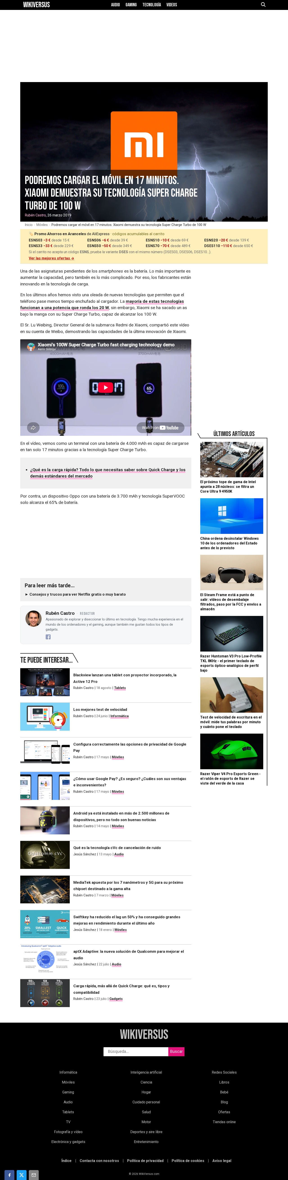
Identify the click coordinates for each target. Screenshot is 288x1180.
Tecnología (151, 5)
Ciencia (146, 1082)
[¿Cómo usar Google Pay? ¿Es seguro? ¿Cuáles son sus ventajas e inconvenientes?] (45, 787)
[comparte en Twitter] (22, 1175)
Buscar (176, 1051)
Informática (119, 716)
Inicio (29, 225)
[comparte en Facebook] (9, 1175)
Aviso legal (221, 1161)
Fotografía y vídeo (68, 1132)
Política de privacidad (145, 1161)
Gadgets (116, 999)
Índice (66, 1161)
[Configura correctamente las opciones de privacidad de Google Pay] (45, 752)
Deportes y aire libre (146, 1132)
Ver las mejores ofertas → (51, 258)
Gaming (131, 5)
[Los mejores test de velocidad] (45, 717)
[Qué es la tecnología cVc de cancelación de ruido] (45, 856)
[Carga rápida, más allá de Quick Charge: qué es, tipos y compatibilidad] (45, 994)
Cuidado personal (146, 1102)
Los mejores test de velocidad (100, 709)
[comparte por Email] (34, 1175)
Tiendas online (224, 1122)
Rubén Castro (35, 215)
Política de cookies (188, 1161)
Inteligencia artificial (146, 1072)
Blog (224, 1102)
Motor (146, 1122)
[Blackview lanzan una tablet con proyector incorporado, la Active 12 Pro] (45, 683)
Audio (115, 5)
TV (68, 1122)
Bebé (224, 1092)
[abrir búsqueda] (263, 5)
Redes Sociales (224, 1072)
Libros (224, 1082)
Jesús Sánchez (84, 854)
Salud (146, 1112)
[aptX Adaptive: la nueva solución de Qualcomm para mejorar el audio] (45, 959)
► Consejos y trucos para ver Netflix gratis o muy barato (75, 594)
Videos (171, 5)
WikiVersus (144, 1035)
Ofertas (224, 1112)
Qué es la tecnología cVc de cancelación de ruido (117, 847)
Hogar (146, 1092)
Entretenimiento (146, 1142)
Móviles (42, 225)
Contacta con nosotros (99, 1161)
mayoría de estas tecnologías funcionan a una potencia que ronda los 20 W (102, 304)
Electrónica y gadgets (68, 1142)
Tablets (120, 688)
